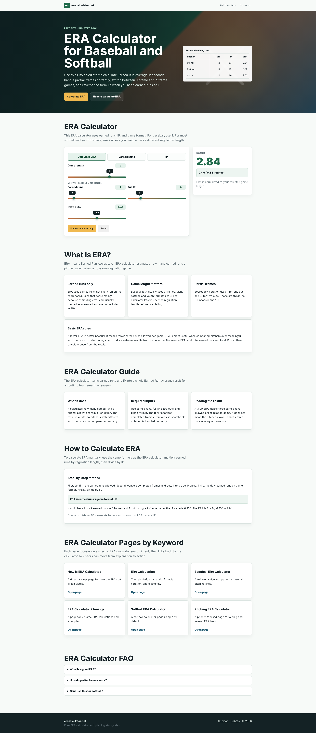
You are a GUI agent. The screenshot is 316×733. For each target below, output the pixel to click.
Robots (235, 721)
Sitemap (223, 721)
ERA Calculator (228, 5)
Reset (103, 228)
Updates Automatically (81, 228)
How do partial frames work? (88, 680)
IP (166, 156)
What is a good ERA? (83, 669)
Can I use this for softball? (86, 691)
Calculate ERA (76, 96)
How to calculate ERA (107, 96)
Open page (75, 592)
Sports (243, 5)
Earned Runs (127, 156)
